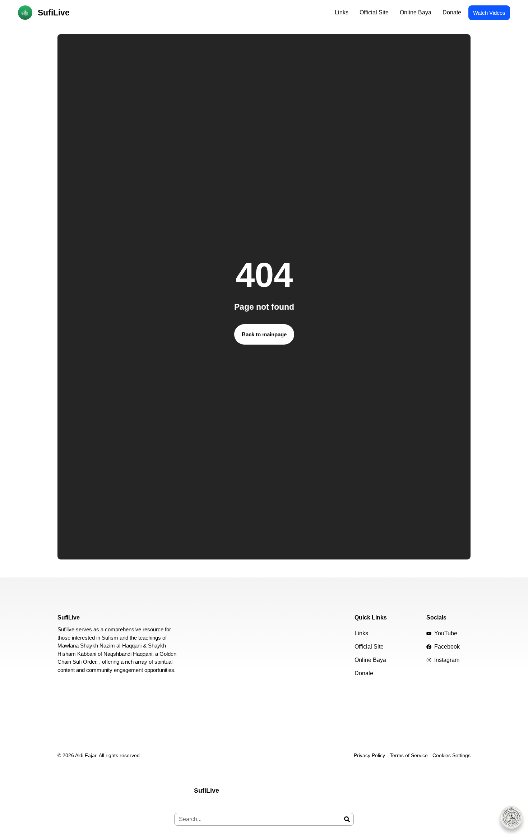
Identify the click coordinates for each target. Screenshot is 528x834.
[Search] (347, 819)
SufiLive (54, 12)
